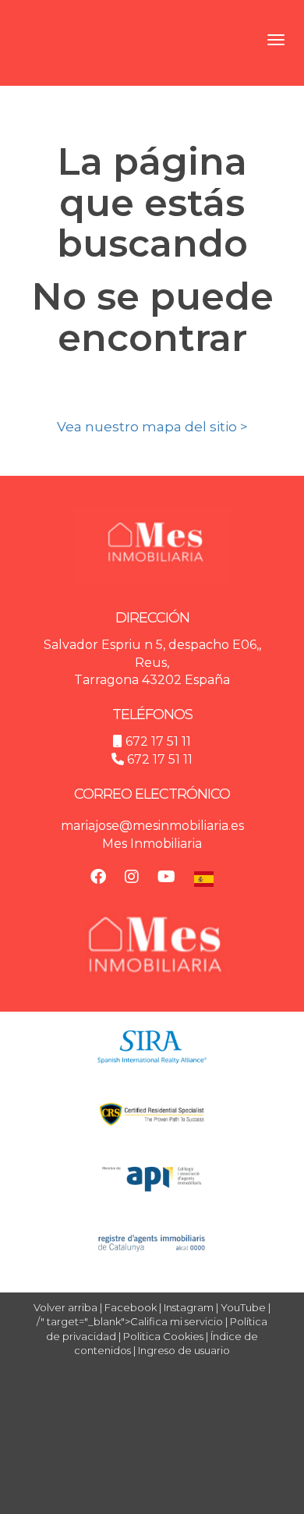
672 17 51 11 (158, 741)
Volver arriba (65, 1307)
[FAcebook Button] (98, 878)
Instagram (189, 1307)
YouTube (243, 1307)
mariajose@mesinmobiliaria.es (152, 825)
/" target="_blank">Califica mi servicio (130, 1321)
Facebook (130, 1307)
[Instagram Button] (132, 878)
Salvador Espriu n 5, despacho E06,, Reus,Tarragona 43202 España (152, 662)
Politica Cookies (163, 1336)
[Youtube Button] (166, 878)
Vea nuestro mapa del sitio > (152, 426)
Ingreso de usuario (184, 1350)
